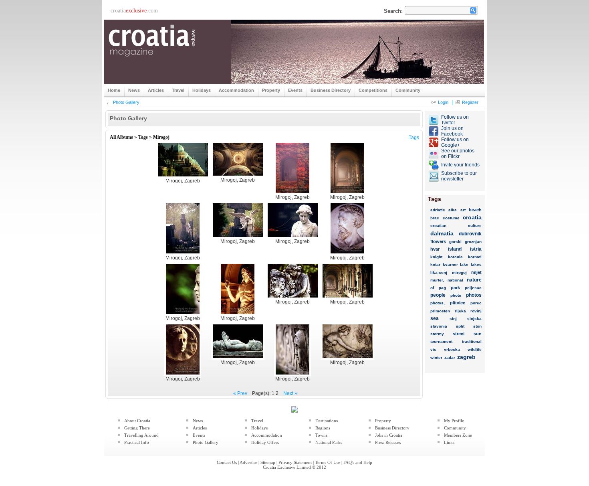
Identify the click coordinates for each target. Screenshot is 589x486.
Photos (474, 295)
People (438, 295)
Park (455, 287)
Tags (143, 137)
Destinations (326, 420)
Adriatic (437, 210)
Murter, (437, 280)
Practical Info (136, 442)
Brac (434, 218)
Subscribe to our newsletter (459, 176)
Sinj (453, 318)
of (432, 288)
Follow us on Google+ (455, 142)
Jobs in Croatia (388, 435)
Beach (475, 209)
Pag (442, 288)
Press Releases (388, 442)
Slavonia (438, 326)
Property (383, 420)
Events (199, 435)
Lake (464, 264)
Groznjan (473, 241)
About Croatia (137, 420)
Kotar (435, 264)
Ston (477, 326)
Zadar (449, 357)
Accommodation (266, 435)
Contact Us (227, 462)
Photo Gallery (126, 102)
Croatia (472, 217)
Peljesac (473, 288)
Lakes (476, 264)
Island (455, 249)
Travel (257, 420)
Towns (321, 435)
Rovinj (476, 311)
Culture (475, 225)
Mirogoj (161, 137)
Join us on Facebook (452, 131)
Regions (322, 427)
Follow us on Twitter (455, 120)
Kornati (475, 257)
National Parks (328, 442)
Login (443, 102)
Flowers (438, 241)
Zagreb (466, 357)
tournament (441, 341)
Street (459, 333)
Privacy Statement (295, 462)
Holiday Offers (265, 442)
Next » (290, 393)
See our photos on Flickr (457, 153)
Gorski (455, 241)
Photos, (437, 303)
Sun (478, 333)
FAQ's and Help (357, 462)
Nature (474, 280)
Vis (433, 349)
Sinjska (474, 318)
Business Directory (392, 427)
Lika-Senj (438, 272)
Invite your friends (460, 165)
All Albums (121, 137)
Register (470, 102)
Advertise (248, 462)
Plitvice (457, 302)
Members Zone (458, 435)
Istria (476, 249)
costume (451, 218)
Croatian (438, 225)
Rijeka (460, 311)
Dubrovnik (470, 234)
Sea (434, 318)
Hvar (435, 249)
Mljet (476, 272)
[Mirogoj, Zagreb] (183, 176)
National (455, 280)
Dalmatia (442, 233)
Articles (200, 427)
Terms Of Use (327, 462)
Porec (476, 303)
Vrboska (452, 349)
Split (460, 326)
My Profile (454, 420)
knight (436, 257)
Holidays (259, 427)
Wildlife (475, 349)
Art (463, 210)
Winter (436, 357)
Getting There (137, 427)
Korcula (455, 257)
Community (455, 427)
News (198, 420)
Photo (455, 295)
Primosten (440, 311)
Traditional (472, 341)
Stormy (437, 334)
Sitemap (267, 462)
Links (449, 442)
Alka (452, 210)
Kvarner (450, 264)
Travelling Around (141, 435)
